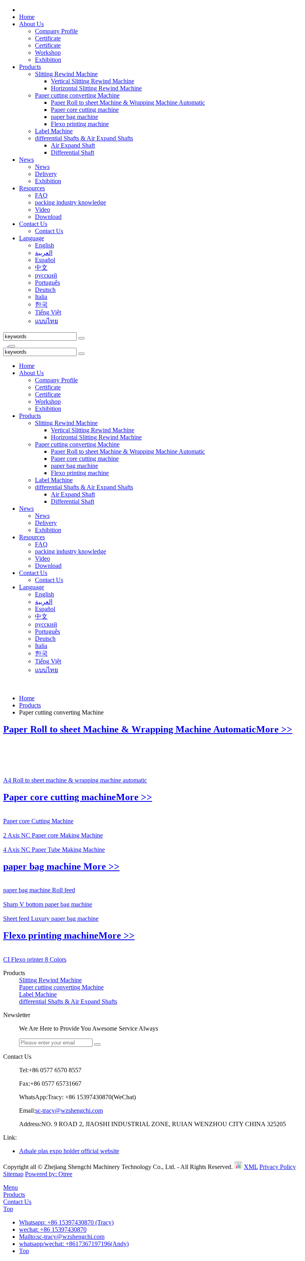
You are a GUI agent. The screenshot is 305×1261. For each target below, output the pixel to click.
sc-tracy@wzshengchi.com (69, 1110)
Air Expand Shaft (73, 145)
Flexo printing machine (80, 124)
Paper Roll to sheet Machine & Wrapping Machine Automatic (128, 102)
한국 (41, 304)
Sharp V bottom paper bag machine (47, 904)
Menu (10, 1187)
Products (30, 66)
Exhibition (48, 59)
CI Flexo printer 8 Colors (34, 959)
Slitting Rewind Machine (66, 74)
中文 (41, 267)
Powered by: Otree (48, 1174)
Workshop (48, 52)
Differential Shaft (72, 152)
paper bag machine (74, 116)
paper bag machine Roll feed (39, 890)
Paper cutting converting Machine (77, 95)
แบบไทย (46, 321)
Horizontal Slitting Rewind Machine (96, 88)
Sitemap (13, 1174)
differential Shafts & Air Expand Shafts (84, 138)
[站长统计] (238, 1166)
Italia (41, 296)
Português (47, 282)
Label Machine (54, 131)
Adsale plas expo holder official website (69, 1151)
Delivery (46, 174)
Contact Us (33, 223)
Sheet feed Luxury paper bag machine (50, 918)
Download (48, 216)
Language (31, 238)
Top (8, 1208)
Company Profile (56, 31)
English (44, 245)
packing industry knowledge (70, 202)
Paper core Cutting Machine (38, 821)
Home (27, 16)
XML (251, 1166)
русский (46, 275)
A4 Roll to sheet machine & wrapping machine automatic (75, 780)
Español (45, 260)
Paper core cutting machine (85, 109)
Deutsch (45, 289)
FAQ (41, 195)
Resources (32, 188)
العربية (43, 252)
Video (42, 209)
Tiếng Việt (48, 312)
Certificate (48, 38)
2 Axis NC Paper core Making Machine (53, 835)
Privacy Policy (277, 1166)
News (26, 159)
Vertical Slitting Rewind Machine (92, 81)
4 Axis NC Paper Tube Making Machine (54, 849)
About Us (31, 24)
